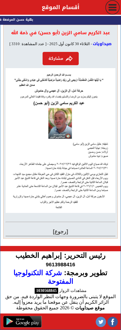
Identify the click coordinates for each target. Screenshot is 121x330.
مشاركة (55, 58)
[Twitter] (101, 321)
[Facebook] (112, 321)
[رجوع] (60, 231)
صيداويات (102, 44)
